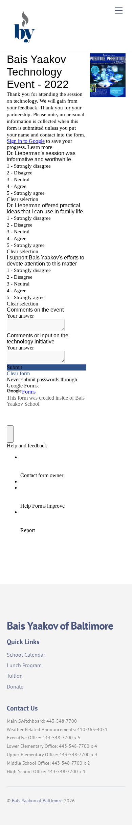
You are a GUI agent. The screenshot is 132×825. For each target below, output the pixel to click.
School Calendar (26, 654)
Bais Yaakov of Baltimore (37, 800)
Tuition (15, 675)
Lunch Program (24, 665)
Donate (15, 686)
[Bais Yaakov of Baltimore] (24, 44)
